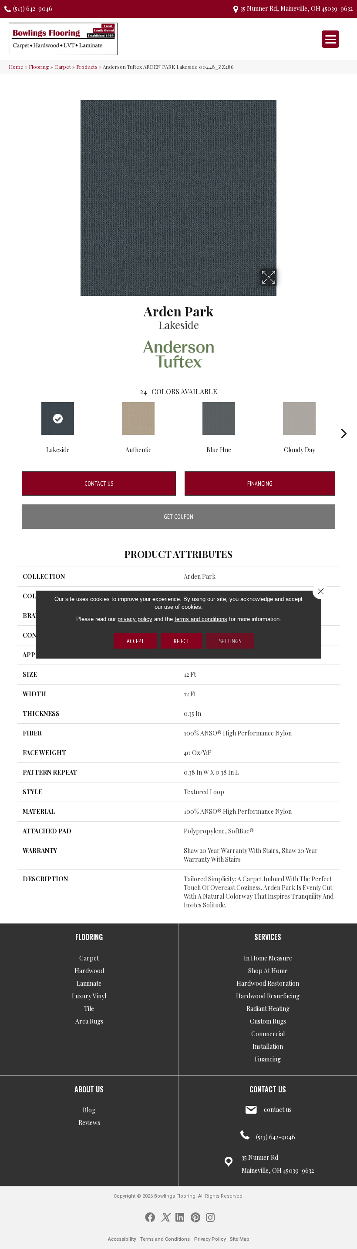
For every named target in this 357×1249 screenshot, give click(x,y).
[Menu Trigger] (330, 39)
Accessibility (122, 1239)
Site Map (239, 1239)
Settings (230, 641)
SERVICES (267, 937)
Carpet (62, 66)
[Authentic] (138, 418)
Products (87, 66)
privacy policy (135, 619)
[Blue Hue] (218, 418)
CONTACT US (267, 1089)
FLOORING (89, 937)
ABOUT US (89, 1089)
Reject (181, 641)
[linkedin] (179, 1217)
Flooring (39, 66)
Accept (135, 641)
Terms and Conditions (165, 1239)
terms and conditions (201, 619)
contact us (278, 1109)
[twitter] (165, 1217)
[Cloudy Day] (299, 418)
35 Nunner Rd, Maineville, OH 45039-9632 (296, 8)
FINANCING (260, 483)
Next (343, 420)
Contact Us (98, 483)
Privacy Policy (210, 1239)
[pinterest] (195, 1217)
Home (16, 66)
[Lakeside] (57, 418)
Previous (13, 420)
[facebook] (150, 1217)
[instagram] (210, 1217)
